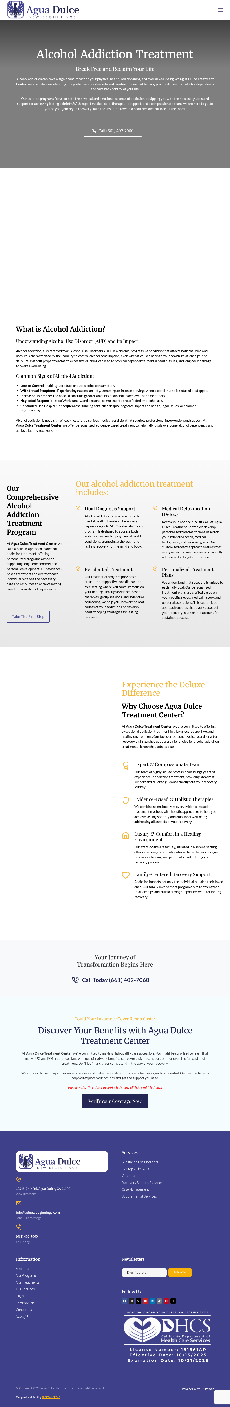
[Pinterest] (166, 1301)
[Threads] (173, 1301)
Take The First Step (28, 616)
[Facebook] (124, 1301)
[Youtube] (145, 1301)
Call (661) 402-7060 (115, 131)
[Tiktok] (159, 1301)
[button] (220, 10)
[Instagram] (131, 1301)
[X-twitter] (138, 1301)
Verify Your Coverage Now (115, 1101)
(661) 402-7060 (27, 1236)
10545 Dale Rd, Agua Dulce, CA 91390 (43, 1188)
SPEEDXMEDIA (51, 1397)
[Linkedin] (152, 1301)
